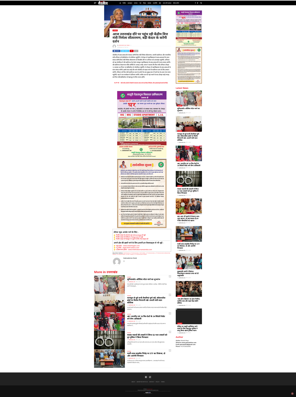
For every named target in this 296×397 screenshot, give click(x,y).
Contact (151, 381)
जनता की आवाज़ (167, 3)
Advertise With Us (142, 381)
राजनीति (155, 3)
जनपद (135, 3)
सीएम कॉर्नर (176, 3)
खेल (160, 3)
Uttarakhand (150, 253)
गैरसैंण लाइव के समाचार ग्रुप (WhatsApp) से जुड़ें (131, 235)
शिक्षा (144, 3)
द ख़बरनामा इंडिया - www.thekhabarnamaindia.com (134, 249)
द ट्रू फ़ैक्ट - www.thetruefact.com (127, 248)
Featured (142, 253)
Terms (163, 381)
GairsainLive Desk (124, 45)
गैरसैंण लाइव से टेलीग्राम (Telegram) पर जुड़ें (129, 237)
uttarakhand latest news (125, 254)
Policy (157, 381)
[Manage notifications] (292, 393)
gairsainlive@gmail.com (187, 344)
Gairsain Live (132, 281)
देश (140, 3)
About (133, 381)
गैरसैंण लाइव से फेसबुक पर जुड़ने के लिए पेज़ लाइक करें (132, 239)
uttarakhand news (140, 254)
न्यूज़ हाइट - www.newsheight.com (128, 246)
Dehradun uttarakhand (131, 253)
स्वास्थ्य (149, 3)
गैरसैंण (124, 3)
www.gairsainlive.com (189, 342)
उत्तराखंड (130, 3)
